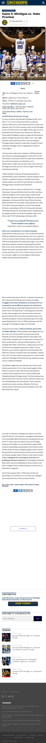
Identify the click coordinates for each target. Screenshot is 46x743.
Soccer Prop (18, 737)
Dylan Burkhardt (17, 21)
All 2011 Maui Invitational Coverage (15, 116)
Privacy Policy (22, 735)
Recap (13, 111)
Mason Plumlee (26, 329)
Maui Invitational (32, 484)
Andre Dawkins (31, 231)
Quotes (26, 111)
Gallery (19, 111)
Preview (5, 486)
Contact (41, 735)
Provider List (20, 104)
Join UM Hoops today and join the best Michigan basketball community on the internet (21, 599)
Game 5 (21, 484)
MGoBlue (10, 107)
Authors (32, 735)
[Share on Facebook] (13, 83)
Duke (17, 484)
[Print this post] (23, 83)
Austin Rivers (16, 231)
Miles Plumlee (10, 331)
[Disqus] (23, 559)
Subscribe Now (9, 594)
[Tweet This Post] (18, 83)
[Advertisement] (23, 278)
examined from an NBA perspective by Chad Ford (21, 305)
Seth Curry (6, 231)
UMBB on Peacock (8, 735)
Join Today (23, 603)
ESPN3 (12, 104)
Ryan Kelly (37, 329)
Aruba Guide (29, 737)
